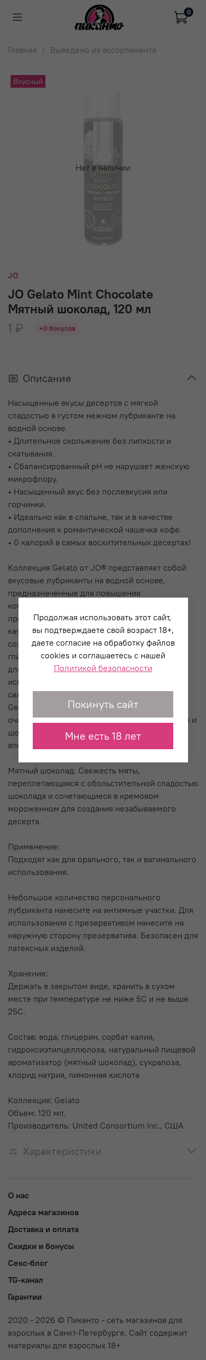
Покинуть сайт (103, 704)
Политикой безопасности (103, 668)
